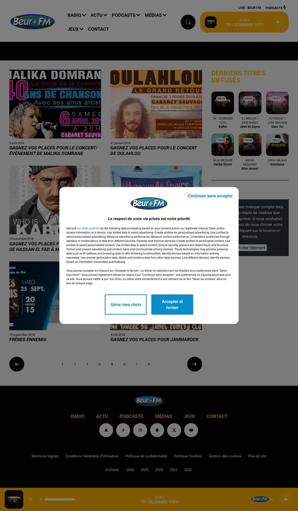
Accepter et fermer (172, 304)
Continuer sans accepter (210, 195)
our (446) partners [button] (88, 228)
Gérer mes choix (126, 304)
